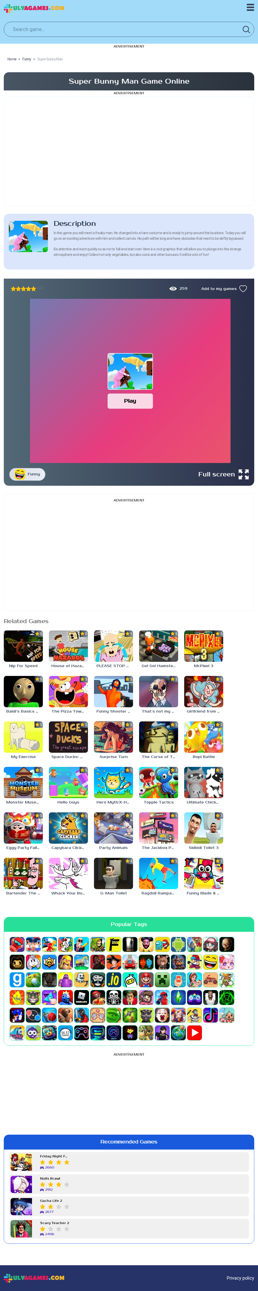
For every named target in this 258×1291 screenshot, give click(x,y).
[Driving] (130, 962)
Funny (34, 474)
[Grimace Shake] (65, 979)
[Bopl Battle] (203, 737)
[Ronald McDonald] (97, 997)
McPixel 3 (203, 666)
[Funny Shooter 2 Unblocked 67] (113, 691)
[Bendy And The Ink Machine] (17, 962)
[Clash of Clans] (65, 962)
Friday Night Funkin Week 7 (54, 1156)
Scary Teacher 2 (54, 1223)
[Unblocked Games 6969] (97, 1033)
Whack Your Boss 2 (69, 893)
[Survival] (130, 1015)
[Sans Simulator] (114, 997)
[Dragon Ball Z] (114, 962)
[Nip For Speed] (23, 646)
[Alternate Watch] (130, 944)
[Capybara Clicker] (68, 828)
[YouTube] (194, 1033)
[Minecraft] (162, 979)
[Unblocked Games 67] (81, 1033)
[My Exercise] (23, 737)
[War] (146, 1033)
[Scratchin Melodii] (146, 997)
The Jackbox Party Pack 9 (160, 848)
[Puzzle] (49, 997)
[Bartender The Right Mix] (23, 873)
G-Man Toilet (113, 893)
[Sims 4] (178, 997)
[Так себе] (18, 289)
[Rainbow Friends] (65, 997)
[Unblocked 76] (49, 1033)
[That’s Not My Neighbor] (162, 1015)
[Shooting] (162, 997)
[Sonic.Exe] (17, 1015)
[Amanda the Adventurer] (146, 944)
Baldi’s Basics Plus (24, 711)
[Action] (81, 944)
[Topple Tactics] (158, 782)
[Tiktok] (210, 1015)
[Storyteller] (97, 1015)
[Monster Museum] (23, 782)
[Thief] (194, 1015)
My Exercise (23, 757)
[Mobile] (178, 979)
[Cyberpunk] (97, 962)
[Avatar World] (210, 944)
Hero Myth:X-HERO (114, 802)
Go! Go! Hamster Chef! (160, 666)
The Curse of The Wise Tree (160, 757)
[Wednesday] (162, 1033)
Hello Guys (68, 802)
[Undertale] (130, 1033)
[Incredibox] (97, 979)
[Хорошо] (28, 289)
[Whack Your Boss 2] (68, 873)
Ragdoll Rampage (159, 893)
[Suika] (114, 1015)
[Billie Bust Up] (33, 962)
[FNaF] (178, 962)
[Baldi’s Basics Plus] (23, 691)
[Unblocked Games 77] (114, 1033)
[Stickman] (81, 1015)
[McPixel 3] (203, 646)
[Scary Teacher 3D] (130, 997)
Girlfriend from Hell (205, 711)
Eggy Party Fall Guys (24, 848)
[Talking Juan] (146, 1015)
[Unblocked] (33, 1033)
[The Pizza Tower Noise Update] (68, 691)
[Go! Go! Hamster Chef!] (158, 646)
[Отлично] (33, 289)
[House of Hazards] (68, 646)
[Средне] (23, 289)
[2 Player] (33, 944)
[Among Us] (162, 944)
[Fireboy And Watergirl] (146, 962)
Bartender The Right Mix (24, 893)
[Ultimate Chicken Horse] (203, 782)
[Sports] (49, 1015)
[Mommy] (194, 979)
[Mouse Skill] (226, 979)
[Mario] (146, 979)
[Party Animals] (113, 828)
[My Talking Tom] (33, 997)
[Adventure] (97, 944)
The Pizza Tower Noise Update (69, 711)
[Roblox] (81, 997)
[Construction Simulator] (81, 962)
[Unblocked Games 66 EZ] (65, 1033)
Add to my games (219, 289)
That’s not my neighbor (160, 711)
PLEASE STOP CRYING (114, 666)
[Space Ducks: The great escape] (68, 737)
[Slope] (226, 997)
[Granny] (49, 979)
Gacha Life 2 (51, 1201)
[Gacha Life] (226, 962)
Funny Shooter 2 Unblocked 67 (114, 711)
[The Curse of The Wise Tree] (158, 737)
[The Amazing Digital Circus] (178, 1015)
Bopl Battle (204, 757)
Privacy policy (240, 1278)
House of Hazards (69, 666)
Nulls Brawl (50, 1179)
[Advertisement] (129, 151)
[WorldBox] (178, 1033)
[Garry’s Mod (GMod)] (17, 979)
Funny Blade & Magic (205, 893)
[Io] (114, 979)
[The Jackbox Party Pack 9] (158, 828)
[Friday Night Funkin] (194, 962)
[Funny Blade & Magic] (203, 873)
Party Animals (113, 848)
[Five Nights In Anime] (162, 962)
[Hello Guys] (68, 782)
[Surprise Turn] (113, 737)
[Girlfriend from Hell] (203, 691)
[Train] (17, 1033)
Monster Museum (24, 802)
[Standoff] (65, 1015)
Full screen (216, 474)
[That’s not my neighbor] (158, 691)
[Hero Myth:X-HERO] (113, 782)
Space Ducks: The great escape (69, 757)
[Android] (178, 944)
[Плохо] (13, 289)
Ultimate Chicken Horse (205, 802)
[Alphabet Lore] (114, 944)
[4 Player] (65, 944)
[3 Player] (49, 944)
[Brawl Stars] (49, 962)
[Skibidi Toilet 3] (203, 828)
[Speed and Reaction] (33, 1015)
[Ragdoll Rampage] (158, 873)
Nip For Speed (23, 666)
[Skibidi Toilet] (210, 997)
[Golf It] (33, 979)
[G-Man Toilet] (113, 873)
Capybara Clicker (68, 848)
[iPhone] (130, 979)
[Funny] (210, 962)
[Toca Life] (226, 1015)
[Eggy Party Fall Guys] (23, 828)
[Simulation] (194, 997)
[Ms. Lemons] (17, 997)
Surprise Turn (114, 757)
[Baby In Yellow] (226, 944)
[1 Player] (17, 944)
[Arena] (194, 944)
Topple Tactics (159, 802)
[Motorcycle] (210, 979)
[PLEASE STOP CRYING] (113, 646)
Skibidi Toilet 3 (204, 848)
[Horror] (81, 979)
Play (130, 401)
